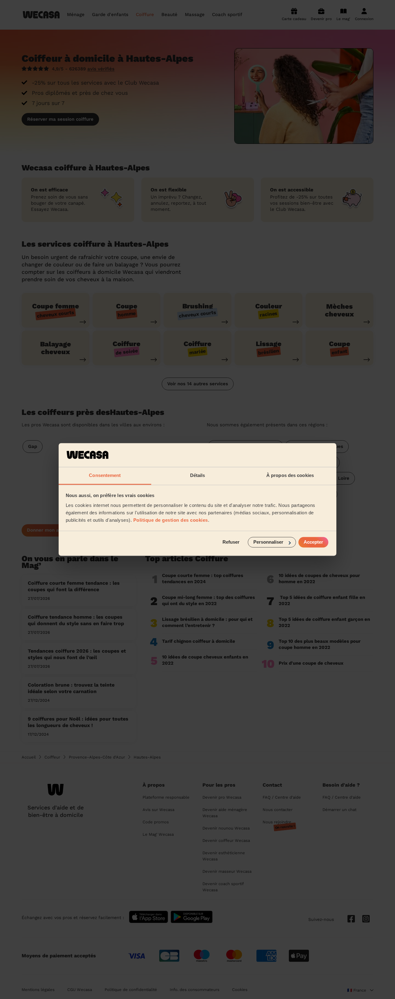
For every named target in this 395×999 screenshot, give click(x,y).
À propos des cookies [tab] (290, 475)
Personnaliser (268, 542)
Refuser (230, 542)
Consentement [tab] (105, 475)
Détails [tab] (197, 475)
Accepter (313, 542)
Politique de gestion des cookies (170, 520)
